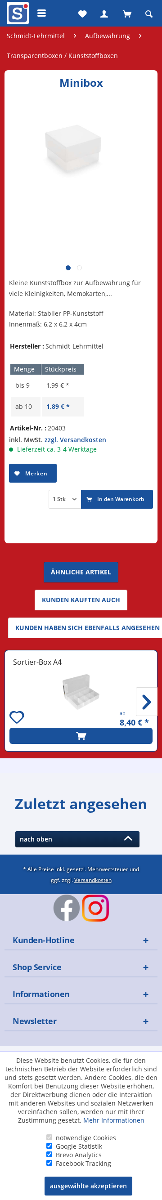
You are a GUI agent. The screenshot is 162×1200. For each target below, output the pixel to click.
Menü (42, 13)
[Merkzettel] (81, 13)
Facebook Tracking (83, 1163)
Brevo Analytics (79, 1155)
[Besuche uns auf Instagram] (95, 908)
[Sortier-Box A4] (81, 692)
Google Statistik (79, 1146)
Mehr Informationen (113, 1120)
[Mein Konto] (104, 13)
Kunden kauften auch (81, 600)
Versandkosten (93, 879)
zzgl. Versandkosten (75, 439)
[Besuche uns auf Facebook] (66, 907)
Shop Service (37, 967)
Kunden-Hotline (43, 940)
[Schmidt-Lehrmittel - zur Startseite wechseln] (16, 15)
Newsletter (34, 1021)
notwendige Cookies (86, 1137)
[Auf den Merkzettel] (18, 718)
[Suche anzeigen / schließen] (149, 13)
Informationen (41, 994)
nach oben (38, 839)
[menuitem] (16, 13)
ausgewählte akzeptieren (88, 1186)
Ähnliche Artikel (81, 572)
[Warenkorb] (126, 13)
